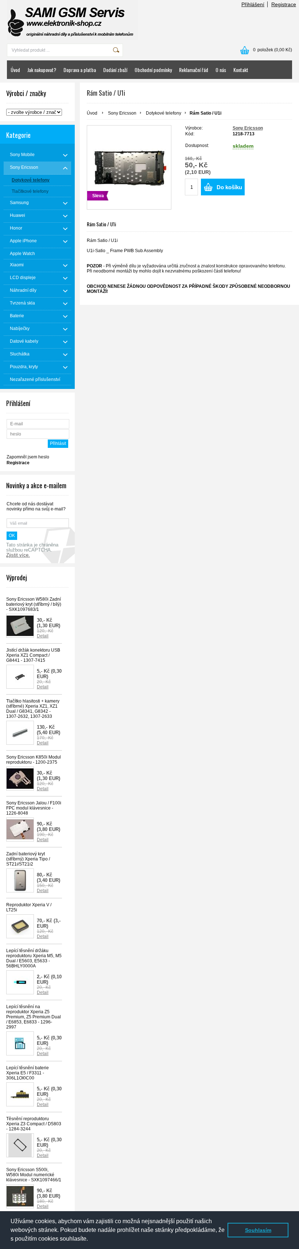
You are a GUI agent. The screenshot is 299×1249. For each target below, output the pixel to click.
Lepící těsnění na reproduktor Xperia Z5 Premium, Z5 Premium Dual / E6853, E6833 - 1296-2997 (33, 1017)
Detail (42, 636)
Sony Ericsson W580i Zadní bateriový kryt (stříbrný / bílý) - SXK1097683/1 (33, 604)
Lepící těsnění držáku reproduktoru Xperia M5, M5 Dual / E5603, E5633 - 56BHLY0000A (34, 958)
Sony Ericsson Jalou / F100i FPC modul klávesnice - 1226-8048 (33, 808)
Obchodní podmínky (153, 69)
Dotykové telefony (163, 113)
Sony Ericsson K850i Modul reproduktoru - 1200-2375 (33, 760)
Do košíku (229, 187)
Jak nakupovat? (41, 69)
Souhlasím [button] (258, 1230)
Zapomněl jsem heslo (28, 457)
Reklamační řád (193, 69)
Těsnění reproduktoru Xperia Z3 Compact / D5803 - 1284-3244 (33, 1123)
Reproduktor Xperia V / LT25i (28, 907)
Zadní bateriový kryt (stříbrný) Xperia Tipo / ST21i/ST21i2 (28, 859)
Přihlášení (252, 4)
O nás (220, 69)
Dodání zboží (115, 69)
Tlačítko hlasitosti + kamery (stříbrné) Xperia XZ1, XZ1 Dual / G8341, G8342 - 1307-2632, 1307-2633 (32, 709)
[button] (90, 1239)
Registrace (283, 4)
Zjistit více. (18, 555)
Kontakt (240, 69)
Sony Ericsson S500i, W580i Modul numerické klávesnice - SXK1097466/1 (33, 1174)
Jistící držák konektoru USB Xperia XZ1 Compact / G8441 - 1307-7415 (33, 655)
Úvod (15, 69)
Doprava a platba (79, 69)
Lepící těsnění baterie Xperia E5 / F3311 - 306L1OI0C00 (27, 1073)
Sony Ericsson (122, 113)
